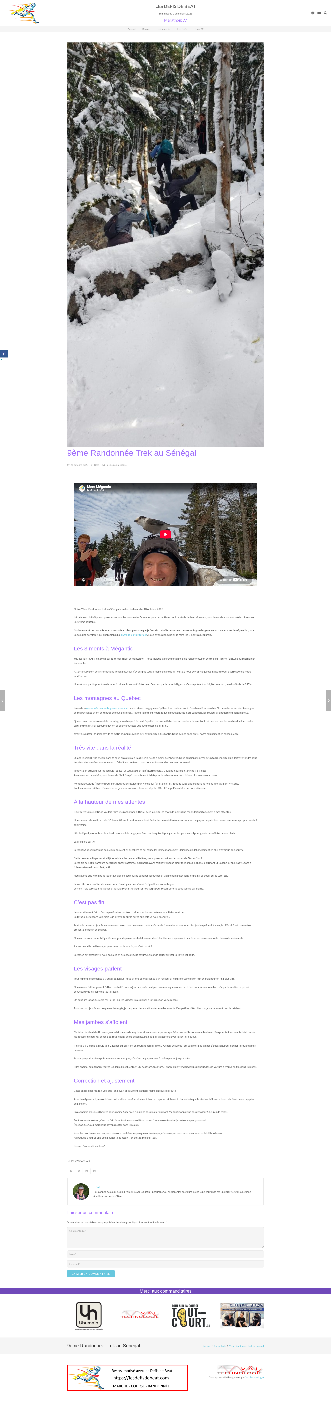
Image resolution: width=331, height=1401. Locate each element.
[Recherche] (325, 13)
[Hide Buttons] (1, 359)
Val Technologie (254, 1377)
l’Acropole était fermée (134, 634)
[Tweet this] (79, 1171)
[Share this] (71, 1171)
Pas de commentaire (116, 464)
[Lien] (23, 13)
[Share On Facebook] (4, 354)
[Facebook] (313, 13)
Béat (96, 464)
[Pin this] (94, 1171)
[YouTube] (319, 13)
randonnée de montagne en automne (107, 708)
